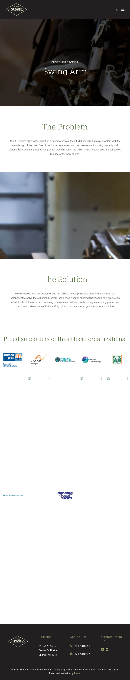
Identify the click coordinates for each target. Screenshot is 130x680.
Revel (77, 673)
